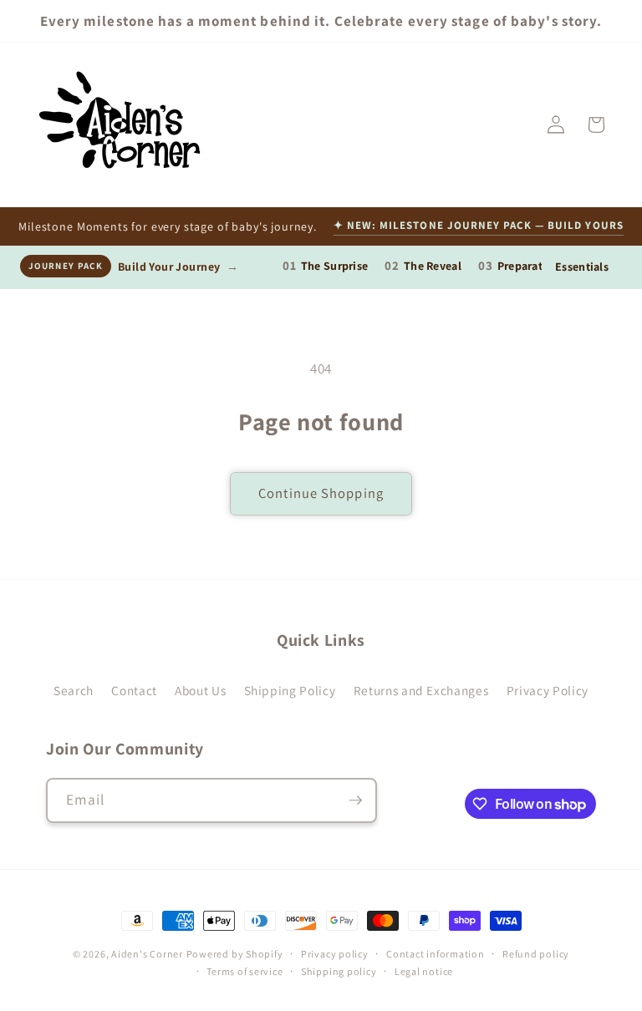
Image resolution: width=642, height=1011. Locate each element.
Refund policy (535, 953)
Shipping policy (339, 971)
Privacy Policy (547, 690)
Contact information (435, 953)
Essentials (582, 266)
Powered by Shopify (234, 953)
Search (74, 690)
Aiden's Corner (147, 953)
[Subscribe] (355, 800)
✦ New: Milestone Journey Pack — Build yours (479, 225)
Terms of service (244, 971)
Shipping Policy (290, 690)
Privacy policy (335, 953)
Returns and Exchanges (421, 690)
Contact (134, 690)
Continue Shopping (321, 493)
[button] (596, 124)
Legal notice (424, 971)
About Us (200, 690)
